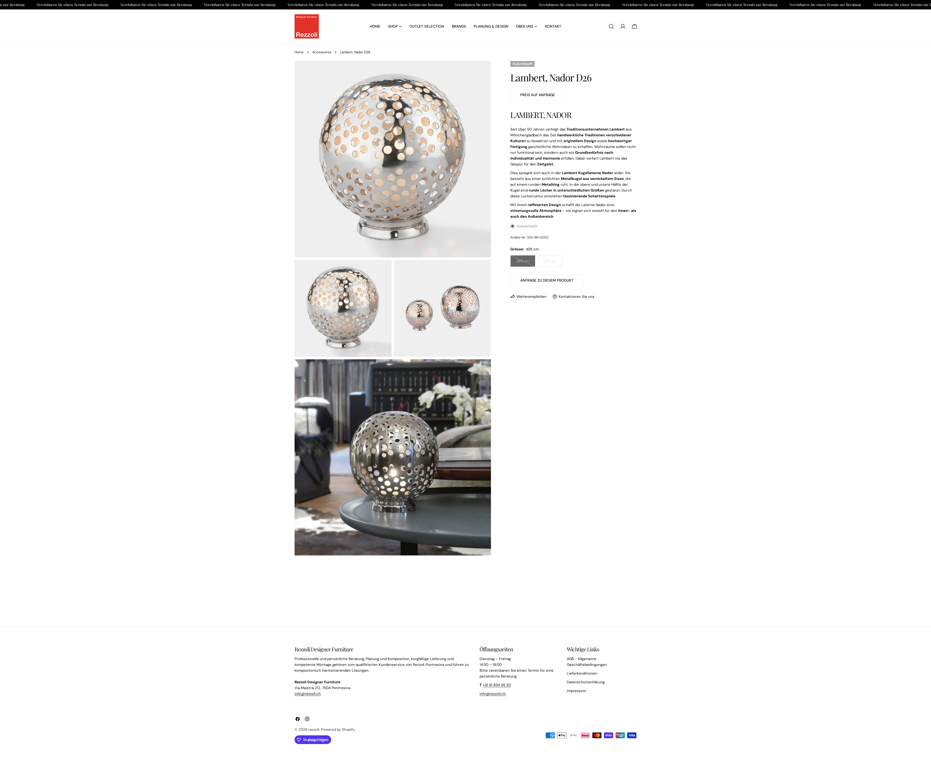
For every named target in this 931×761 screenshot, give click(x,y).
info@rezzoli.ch (308, 693)
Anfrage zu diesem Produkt (546, 280)
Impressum (576, 690)
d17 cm (553, 263)
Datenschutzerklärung (586, 682)
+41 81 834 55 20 (497, 685)
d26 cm (525, 263)
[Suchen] (611, 26)
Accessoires (321, 52)
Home (299, 52)
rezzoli (313, 729)
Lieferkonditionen (582, 673)
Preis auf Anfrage (537, 94)
